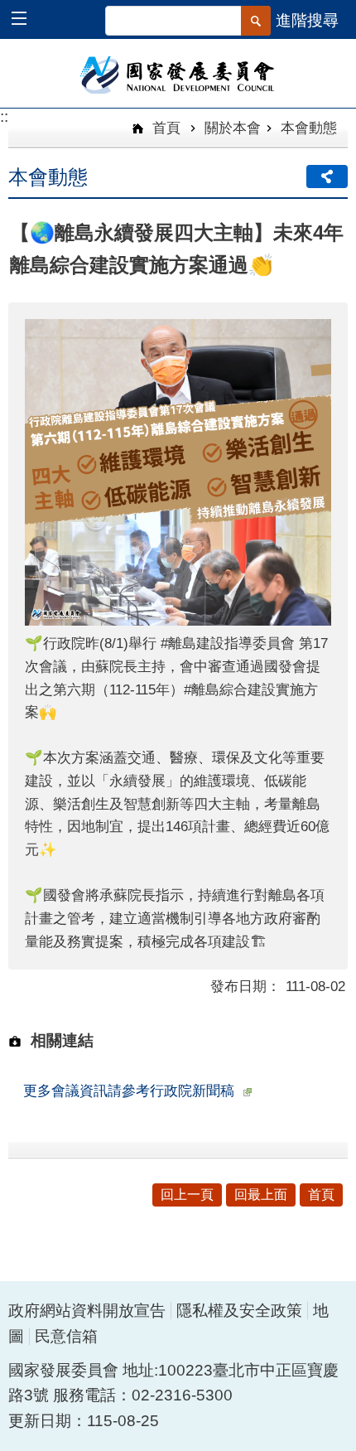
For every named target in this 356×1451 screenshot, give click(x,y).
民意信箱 (66, 1336)
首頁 (164, 127)
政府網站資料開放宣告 (87, 1310)
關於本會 (232, 127)
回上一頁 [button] (187, 1194)
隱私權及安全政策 (239, 1310)
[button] (27, 20)
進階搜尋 (307, 20)
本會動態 (309, 127)
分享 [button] (327, 176)
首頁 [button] (321, 1194)
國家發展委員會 (178, 74)
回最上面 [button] (260, 1194)
